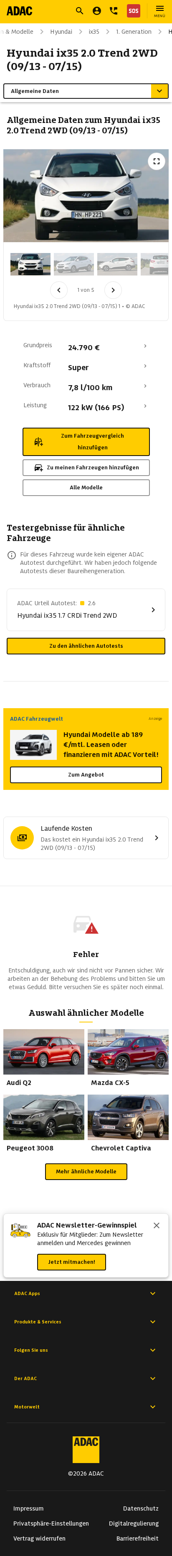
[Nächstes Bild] (113, 290)
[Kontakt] (114, 11)
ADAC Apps (27, 1293)
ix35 (94, 31)
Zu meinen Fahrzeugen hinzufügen (93, 467)
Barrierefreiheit (137, 1538)
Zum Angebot (86, 774)
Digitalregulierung (134, 1523)
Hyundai (61, 31)
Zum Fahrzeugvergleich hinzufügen (92, 441)
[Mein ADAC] (97, 11)
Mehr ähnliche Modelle (86, 1171)
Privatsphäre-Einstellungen (51, 1523)
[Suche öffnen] (79, 10)
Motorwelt (27, 1407)
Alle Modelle (86, 487)
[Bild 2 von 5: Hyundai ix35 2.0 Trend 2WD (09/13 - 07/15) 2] (74, 264)
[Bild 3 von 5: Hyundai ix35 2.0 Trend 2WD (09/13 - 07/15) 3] (117, 264)
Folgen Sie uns (31, 1350)
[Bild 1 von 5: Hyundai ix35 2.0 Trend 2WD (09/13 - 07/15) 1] (30, 264)
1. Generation (134, 31)
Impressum (28, 1508)
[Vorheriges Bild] (59, 290)
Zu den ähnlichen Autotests (86, 645)
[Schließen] (157, 1226)
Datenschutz (141, 1508)
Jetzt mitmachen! (71, 1261)
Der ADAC (25, 1378)
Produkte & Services (37, 1322)
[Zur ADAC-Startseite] (19, 11)
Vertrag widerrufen (39, 1538)
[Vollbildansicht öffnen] (156, 161)
